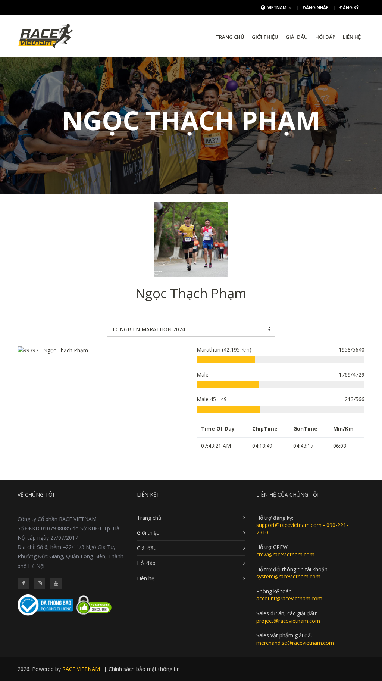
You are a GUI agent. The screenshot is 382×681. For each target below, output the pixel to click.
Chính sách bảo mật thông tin (144, 668)
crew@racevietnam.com (285, 554)
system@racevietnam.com (288, 576)
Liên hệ (352, 37)
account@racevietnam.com (289, 598)
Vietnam (277, 7)
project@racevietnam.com (288, 620)
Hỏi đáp (325, 37)
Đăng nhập (316, 7)
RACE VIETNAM (81, 668)
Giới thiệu (265, 37)
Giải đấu (297, 37)
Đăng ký (349, 7)
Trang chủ (230, 37)
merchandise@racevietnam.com (295, 642)
